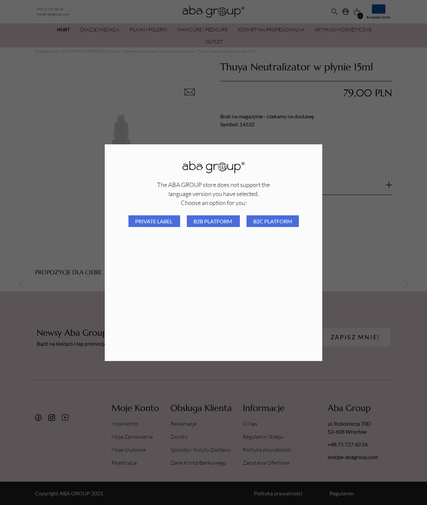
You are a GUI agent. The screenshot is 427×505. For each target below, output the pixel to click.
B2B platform (213, 221)
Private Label (154, 221)
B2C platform (272, 221)
